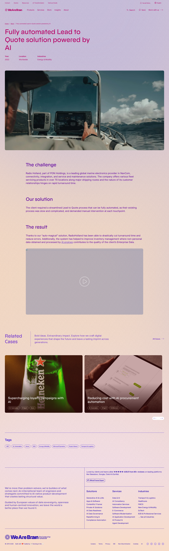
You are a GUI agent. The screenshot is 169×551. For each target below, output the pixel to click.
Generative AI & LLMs (95, 498)
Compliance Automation (96, 520)
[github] (155, 544)
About (66, 10)
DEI (114, 544)
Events (16, 3)
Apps (88, 501)
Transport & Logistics (146, 498)
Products (30, 10)
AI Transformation (38, 3)
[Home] (13, 10)
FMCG (140, 504)
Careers (93, 544)
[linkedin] (148, 544)
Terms (100, 544)
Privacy (107, 544)
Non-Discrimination (124, 544)
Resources (25, 3)
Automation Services (120, 504)
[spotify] (159, 544)
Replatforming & (93, 517)
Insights (57, 10)
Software (96, 501)
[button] (142, 10)
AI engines (67, 242)
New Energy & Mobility (147, 507)
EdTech (141, 510)
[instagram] (151, 544)
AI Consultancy (118, 501)
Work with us (153, 10)
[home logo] (27, 537)
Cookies (135, 544)
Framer (99, 504)
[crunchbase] (163, 544)
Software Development (121, 507)
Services (40, 10)
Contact (7, 3)
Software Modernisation (122, 513)
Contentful (90, 504)
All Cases (156, 339)
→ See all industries (146, 517)
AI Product (116, 520)
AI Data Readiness (93, 510)
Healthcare (142, 501)
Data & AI (116, 498)
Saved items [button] (146, 3)
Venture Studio (52, 3)
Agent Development (120, 523)
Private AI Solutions (94, 507)
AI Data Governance (94, 513)
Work (49, 10)
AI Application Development (123, 517)
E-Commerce (117, 510)
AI (142, 544)
